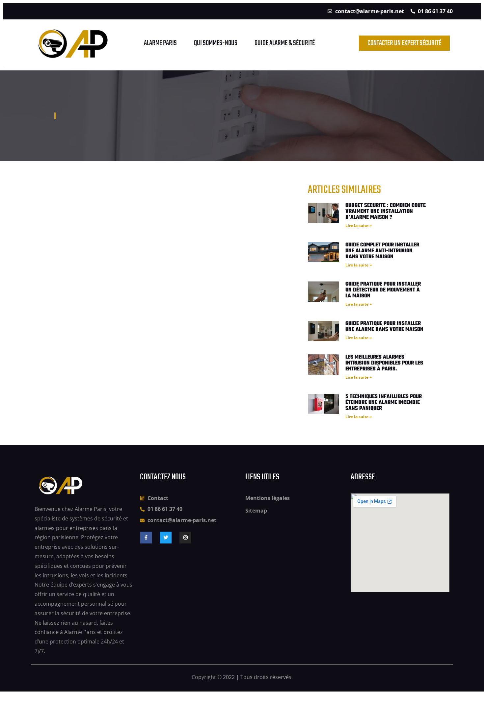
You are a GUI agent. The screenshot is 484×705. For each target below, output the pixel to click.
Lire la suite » (358, 225)
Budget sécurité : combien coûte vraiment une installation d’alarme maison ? (385, 211)
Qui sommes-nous (215, 43)
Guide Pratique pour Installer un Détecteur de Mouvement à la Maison (383, 290)
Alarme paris (160, 43)
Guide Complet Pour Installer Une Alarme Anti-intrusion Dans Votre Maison (382, 251)
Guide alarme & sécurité (285, 43)
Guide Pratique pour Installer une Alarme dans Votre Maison (384, 326)
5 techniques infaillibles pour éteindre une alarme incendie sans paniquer (383, 402)
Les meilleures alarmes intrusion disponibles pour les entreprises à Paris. (384, 363)
